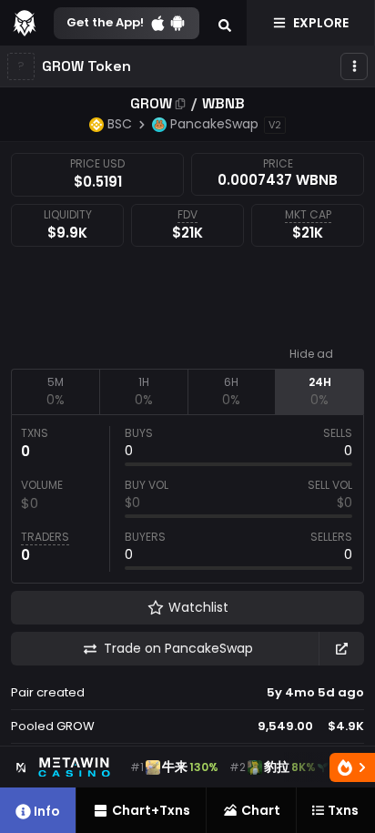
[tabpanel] (187, 499)
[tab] (55, 391)
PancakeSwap (214, 124)
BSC (119, 124)
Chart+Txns (151, 810)
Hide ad (311, 354)
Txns (343, 810)
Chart (260, 810)
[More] (354, 66)
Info (47, 811)
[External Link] (341, 648)
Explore (321, 23)
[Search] (225, 23)
